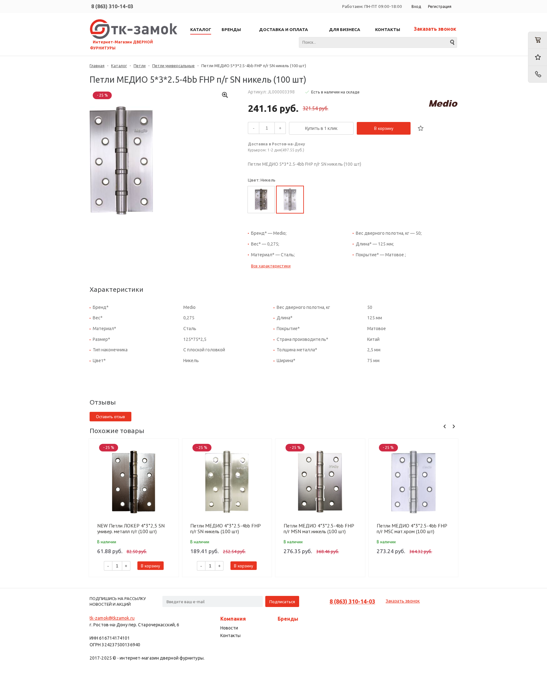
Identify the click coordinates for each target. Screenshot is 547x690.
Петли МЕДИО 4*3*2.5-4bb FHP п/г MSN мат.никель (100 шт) (319, 528)
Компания (233, 619)
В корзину (383, 128)
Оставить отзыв (110, 416)
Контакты (230, 635)
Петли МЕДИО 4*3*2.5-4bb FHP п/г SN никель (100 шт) (225, 528)
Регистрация (439, 6)
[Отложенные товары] (537, 57)
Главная (97, 65)
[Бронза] (261, 199)
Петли (140, 65)
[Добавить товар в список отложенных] (420, 128)
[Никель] (290, 199)
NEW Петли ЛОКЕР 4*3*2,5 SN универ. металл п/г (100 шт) (131, 528)
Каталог (119, 65)
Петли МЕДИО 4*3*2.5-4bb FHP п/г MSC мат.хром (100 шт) (412, 528)
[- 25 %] (133, 482)
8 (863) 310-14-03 (112, 6)
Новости (229, 627)
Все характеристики (271, 266)
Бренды (288, 619)
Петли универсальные (173, 65)
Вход (416, 6)
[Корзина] (537, 40)
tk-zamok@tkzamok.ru (112, 618)
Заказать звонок (435, 29)
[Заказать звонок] (537, 74)
